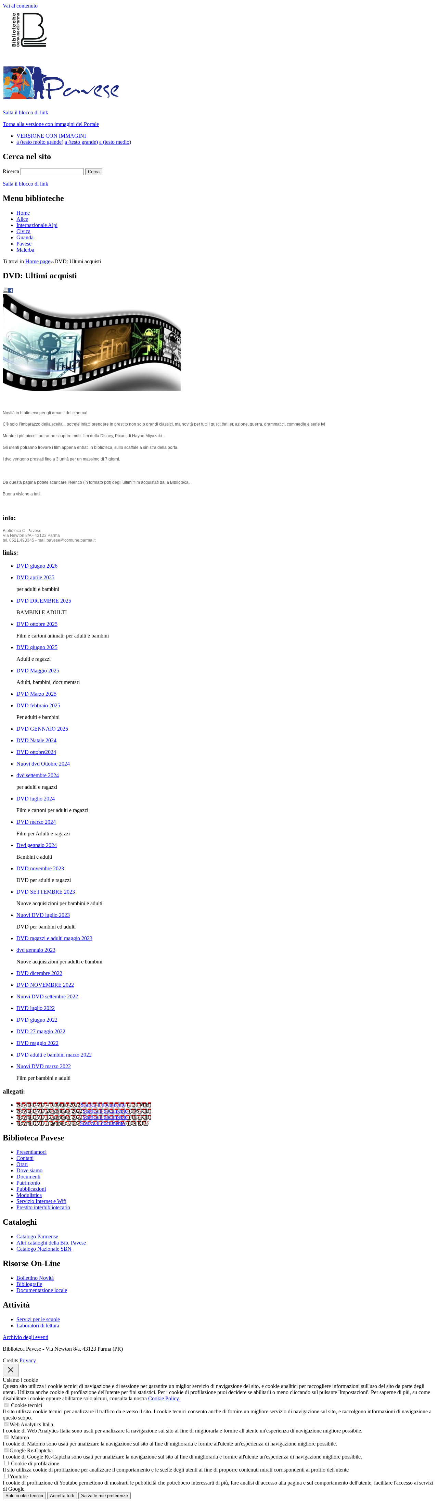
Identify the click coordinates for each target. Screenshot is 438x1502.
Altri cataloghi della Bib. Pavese (51, 1243)
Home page (37, 261)
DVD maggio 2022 (37, 1043)
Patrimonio (28, 1183)
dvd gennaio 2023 (35, 950)
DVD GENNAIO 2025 (42, 729)
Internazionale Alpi (36, 225)
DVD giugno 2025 (36, 647)
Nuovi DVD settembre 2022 (47, 996)
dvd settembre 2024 (37, 775)
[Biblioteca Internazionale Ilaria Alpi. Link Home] (61, 95)
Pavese (23, 244)
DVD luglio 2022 (35, 1008)
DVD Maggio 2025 (37, 670)
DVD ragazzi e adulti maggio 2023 (54, 938)
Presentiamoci (31, 1152)
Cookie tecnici (26, 1405)
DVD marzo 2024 (36, 822)
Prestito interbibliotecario (43, 1207)
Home (23, 213)
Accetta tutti (62, 1495)
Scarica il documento (103, 1105)
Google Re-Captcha (31, 1450)
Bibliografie (29, 1284)
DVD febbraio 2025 (38, 705)
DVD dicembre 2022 (39, 973)
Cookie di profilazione (35, 1463)
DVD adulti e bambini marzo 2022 (54, 1055)
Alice (22, 219)
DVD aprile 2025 (35, 577)
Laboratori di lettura (37, 1325)
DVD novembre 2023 (40, 868)
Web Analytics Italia (31, 1424)
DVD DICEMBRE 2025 (43, 601)
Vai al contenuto (20, 6)
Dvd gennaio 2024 (36, 845)
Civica (23, 231)
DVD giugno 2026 (36, 566)
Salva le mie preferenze (104, 1495)
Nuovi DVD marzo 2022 (43, 1066)
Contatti (25, 1158)
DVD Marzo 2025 (36, 694)
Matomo (20, 1437)
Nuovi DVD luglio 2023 (43, 915)
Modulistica (29, 1195)
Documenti (28, 1176)
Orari (22, 1164)
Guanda (25, 237)
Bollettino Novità (35, 1278)
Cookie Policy (163, 1398)
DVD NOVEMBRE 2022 (45, 985)
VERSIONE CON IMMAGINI (51, 136)
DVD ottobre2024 (36, 752)
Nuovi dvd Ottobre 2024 (43, 764)
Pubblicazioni (31, 1189)
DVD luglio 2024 (35, 799)
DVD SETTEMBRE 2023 (45, 892)
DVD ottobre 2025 (36, 624)
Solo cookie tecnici (24, 1495)
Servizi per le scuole (38, 1319)
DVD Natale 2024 (36, 740)
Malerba (25, 250)
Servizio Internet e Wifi (41, 1201)
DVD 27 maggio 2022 (40, 1031)
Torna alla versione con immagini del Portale (51, 124)
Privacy (28, 1360)
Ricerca (11, 171)
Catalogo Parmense (37, 1236)
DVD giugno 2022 (36, 1020)
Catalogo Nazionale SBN (44, 1249)
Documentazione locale (41, 1290)
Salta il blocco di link (25, 112)
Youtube (19, 1476)
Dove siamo (29, 1170)
